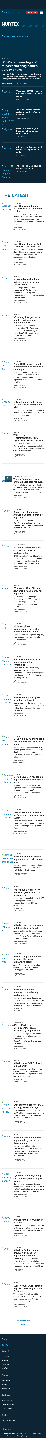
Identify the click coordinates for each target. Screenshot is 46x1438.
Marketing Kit (6, 1364)
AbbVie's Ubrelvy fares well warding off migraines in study (29, 149)
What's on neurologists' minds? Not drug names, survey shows (20, 65)
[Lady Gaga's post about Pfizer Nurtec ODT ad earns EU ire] (7, 206)
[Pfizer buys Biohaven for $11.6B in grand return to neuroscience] (5, 888)
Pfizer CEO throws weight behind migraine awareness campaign (28, 367)
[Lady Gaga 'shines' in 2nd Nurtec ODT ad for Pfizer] (7, 249)
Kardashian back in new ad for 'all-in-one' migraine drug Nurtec (28, 815)
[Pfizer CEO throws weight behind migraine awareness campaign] (7, 367)
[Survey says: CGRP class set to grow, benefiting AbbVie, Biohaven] (6, 1284)
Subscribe (32, 12)
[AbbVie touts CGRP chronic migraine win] (6, 1061)
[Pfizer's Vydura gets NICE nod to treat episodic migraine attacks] (6, 315)
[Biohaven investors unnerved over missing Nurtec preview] (7, 988)
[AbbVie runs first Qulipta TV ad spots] (7, 1219)
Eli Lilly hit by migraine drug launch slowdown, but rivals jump (28, 741)
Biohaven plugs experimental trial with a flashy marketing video (26, 629)
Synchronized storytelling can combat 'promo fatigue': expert (28, 1178)
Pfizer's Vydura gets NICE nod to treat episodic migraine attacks (27, 320)
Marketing (6, 59)
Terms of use (36, 1433)
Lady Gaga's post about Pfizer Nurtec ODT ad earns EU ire (27, 209)
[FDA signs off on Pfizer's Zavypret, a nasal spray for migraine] (7, 587)
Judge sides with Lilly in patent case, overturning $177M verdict (26, 282)
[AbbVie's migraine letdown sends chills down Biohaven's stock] (7, 958)
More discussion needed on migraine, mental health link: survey (28, 779)
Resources (5, 1384)
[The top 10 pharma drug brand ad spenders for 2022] (7, 479)
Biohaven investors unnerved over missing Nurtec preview (25, 992)
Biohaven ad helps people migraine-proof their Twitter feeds (28, 859)
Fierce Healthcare (8, 1404)
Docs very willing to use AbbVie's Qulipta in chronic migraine (28, 515)
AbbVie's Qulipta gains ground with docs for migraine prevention (25, 1253)
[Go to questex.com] (7, 1429)
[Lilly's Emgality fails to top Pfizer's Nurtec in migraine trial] (7, 402)
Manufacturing (19, 545)
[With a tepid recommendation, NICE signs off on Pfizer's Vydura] (6, 433)
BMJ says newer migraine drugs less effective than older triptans (28, 131)
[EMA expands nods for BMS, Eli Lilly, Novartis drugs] (7, 1107)
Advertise (5, 1360)
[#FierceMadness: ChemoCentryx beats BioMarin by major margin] (9, 1024)
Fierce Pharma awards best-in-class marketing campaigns (28, 662)
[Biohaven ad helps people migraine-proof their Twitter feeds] (11, 858)
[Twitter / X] (7, 1345)
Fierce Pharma (7, 1408)
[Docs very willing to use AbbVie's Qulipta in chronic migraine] (6, 510)
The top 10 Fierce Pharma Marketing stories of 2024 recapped (28, 112)
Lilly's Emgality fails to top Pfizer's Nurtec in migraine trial (27, 405)
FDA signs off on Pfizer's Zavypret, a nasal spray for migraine (27, 591)
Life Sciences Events (9, 1420)
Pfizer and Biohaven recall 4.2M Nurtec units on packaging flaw (27, 550)
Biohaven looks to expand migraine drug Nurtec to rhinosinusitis (27, 1140)
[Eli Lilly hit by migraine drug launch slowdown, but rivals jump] (7, 744)
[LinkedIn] (3, 1345)
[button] (41, 12)
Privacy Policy (6, 1436)
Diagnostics (18, 1022)
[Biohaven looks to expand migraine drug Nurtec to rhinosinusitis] (6, 1136)
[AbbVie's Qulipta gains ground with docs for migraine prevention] (6, 1248)
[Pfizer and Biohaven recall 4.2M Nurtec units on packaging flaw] (5, 546)
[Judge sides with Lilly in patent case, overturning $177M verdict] (4, 277)
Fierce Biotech (7, 1400)
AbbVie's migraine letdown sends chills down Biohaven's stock (27, 959)
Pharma (16, 276)
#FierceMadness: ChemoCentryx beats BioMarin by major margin (27, 1028)
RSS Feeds (6, 1388)
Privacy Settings (22, 1436)
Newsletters (6, 1380)
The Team (5, 1356)
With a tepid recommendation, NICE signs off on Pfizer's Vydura (28, 438)
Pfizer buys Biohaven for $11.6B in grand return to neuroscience (26, 892)
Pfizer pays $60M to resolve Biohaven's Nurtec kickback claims (29, 93)
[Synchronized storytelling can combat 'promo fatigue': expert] (7, 1177)
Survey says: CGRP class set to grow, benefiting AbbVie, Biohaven (28, 1288)
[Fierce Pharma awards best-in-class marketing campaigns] (7, 663)
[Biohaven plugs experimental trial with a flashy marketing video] (7, 626)
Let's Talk (5, 1368)
